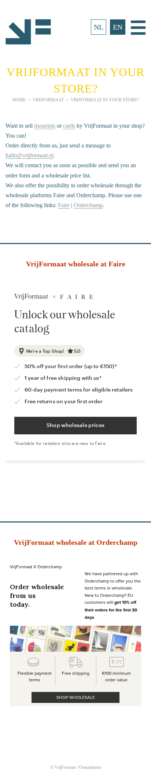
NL (98, 27)
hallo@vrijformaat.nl (29, 155)
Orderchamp (88, 205)
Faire (64, 205)
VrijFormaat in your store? (105, 99)
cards (69, 126)
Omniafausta (90, 767)
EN (117, 27)
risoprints (44, 126)
